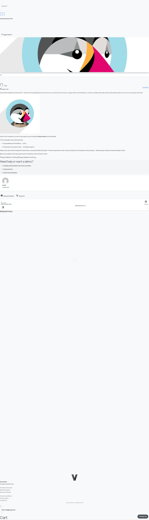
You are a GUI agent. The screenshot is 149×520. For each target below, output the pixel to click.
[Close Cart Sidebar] (2, 512)
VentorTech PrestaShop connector (10, 136)
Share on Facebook (8, 196)
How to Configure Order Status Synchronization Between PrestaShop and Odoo (37, 458)
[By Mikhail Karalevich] (3, 385)
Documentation (5, 4)
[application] (143, 517)
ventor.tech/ (5, 187)
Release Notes (5, 8)
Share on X (22, 196)
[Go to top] (0, 506)
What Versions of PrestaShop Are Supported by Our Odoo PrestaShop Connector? (38, 265)
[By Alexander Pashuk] (3, 257)
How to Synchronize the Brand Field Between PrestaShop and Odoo (32, 327)
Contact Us (4, 6)
